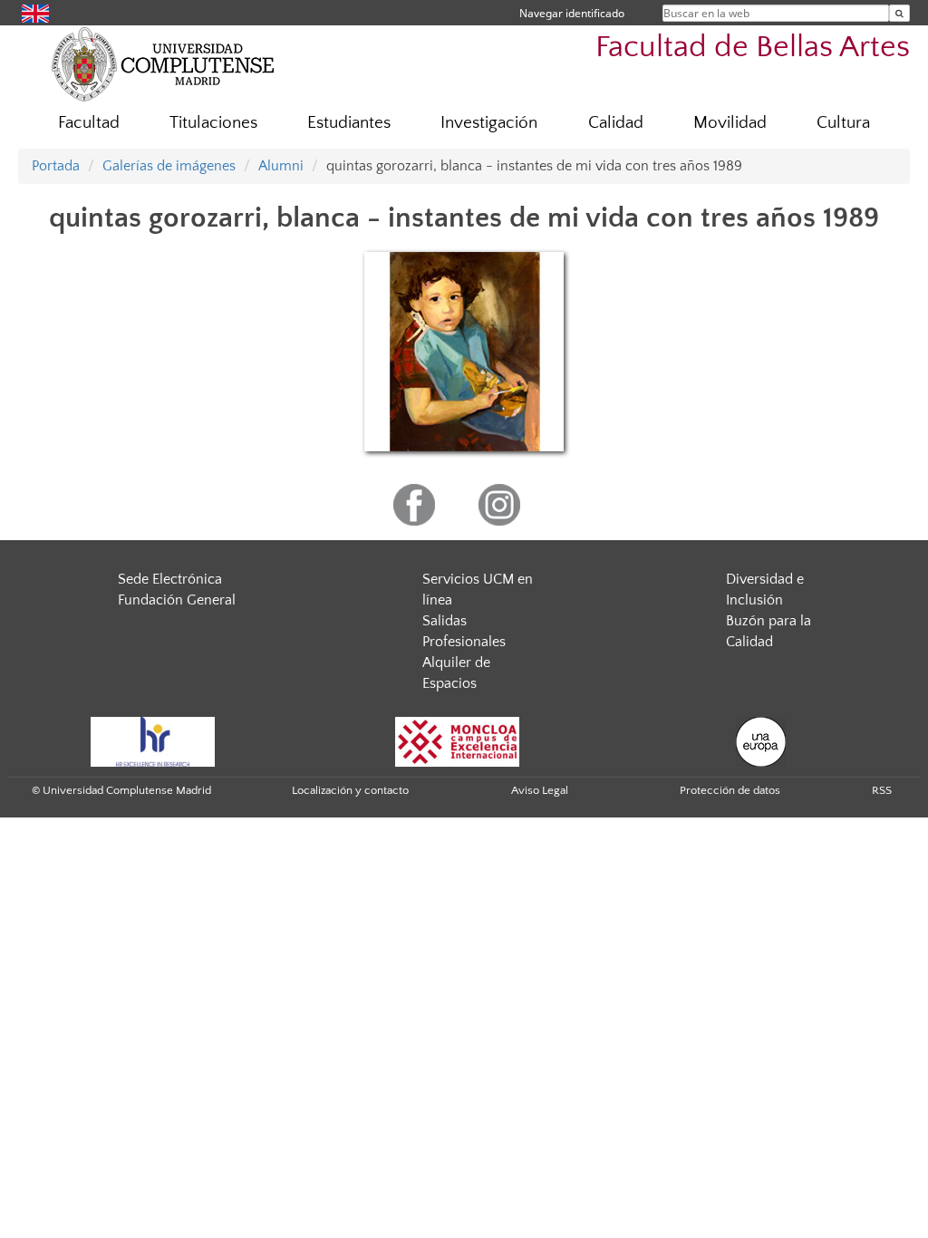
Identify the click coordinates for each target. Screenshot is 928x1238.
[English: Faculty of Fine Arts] (35, 12)
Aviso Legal (539, 790)
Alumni (281, 166)
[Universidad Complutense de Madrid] (163, 63)
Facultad (89, 122)
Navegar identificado (571, 13)
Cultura (843, 122)
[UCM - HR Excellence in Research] (153, 741)
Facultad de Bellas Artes (752, 47)
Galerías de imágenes (169, 166)
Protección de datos (730, 790)
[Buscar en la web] (899, 13)
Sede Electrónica (170, 579)
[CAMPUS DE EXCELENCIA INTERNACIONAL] (457, 741)
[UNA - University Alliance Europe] (761, 741)
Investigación (488, 122)
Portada (56, 166)
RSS (882, 790)
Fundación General (177, 600)
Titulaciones (213, 122)
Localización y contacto (350, 790)
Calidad (615, 122)
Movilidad (730, 122)
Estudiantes (349, 122)
